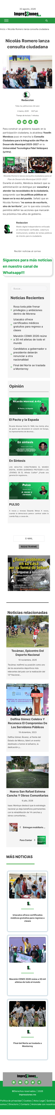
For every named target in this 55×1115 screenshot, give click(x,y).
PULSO (14, 504)
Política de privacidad (11, 1100)
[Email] (25, 122)
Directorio (14, 1104)
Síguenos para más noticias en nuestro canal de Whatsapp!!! (27, 266)
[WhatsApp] (30, 122)
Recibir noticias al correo (27, 251)
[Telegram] (36, 122)
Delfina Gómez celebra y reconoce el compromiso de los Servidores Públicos (27, 723)
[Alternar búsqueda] (46, 20)
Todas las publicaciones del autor (27, 106)
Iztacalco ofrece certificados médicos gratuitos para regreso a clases (28, 918)
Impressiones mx (27, 1094)
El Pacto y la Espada (24, 419)
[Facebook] (19, 122)
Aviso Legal (39, 1100)
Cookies (27, 1100)
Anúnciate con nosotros (43, 1104)
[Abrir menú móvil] (6, 20)
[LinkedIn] (26, 1082)
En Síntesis (17, 460)
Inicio (2, 29)
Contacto (24, 1104)
